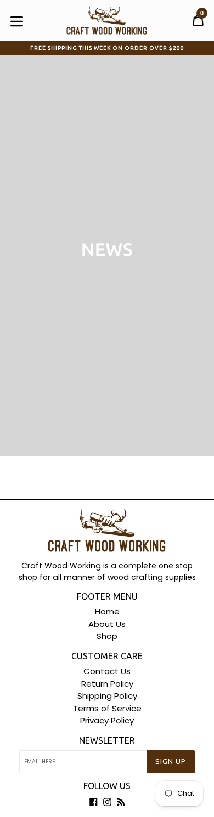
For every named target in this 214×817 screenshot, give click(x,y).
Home (107, 611)
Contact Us (107, 671)
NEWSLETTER (107, 740)
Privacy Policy (107, 720)
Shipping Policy (107, 695)
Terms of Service (107, 708)
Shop (107, 636)
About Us (107, 624)
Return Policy (107, 683)
